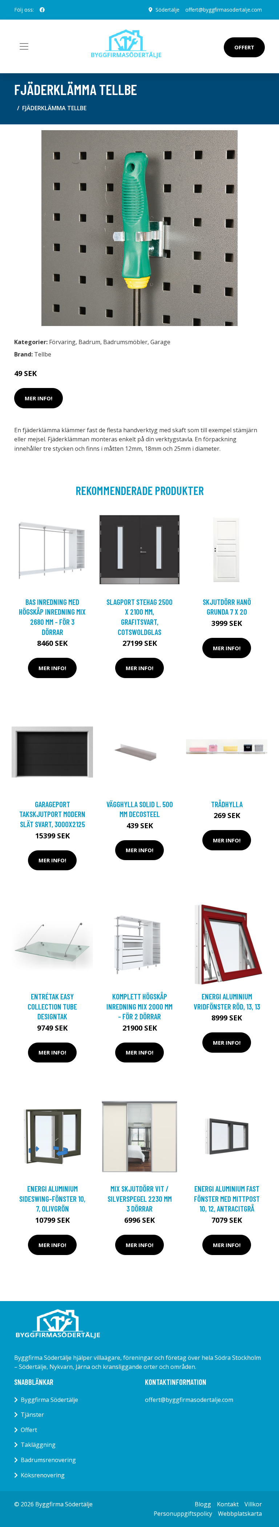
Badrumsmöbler (125, 342)
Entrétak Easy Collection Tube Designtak (52, 1006)
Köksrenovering (43, 1475)
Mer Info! (38, 398)
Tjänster (32, 1415)
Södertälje (167, 9)
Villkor (253, 1504)
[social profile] (42, 10)
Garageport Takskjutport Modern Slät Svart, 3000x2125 (52, 814)
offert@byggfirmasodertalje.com (223, 9)
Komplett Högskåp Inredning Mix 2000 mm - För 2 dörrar (139, 1006)
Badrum (89, 342)
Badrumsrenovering (48, 1460)
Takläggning (38, 1445)
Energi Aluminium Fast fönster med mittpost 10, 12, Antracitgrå (227, 1198)
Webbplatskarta (240, 1514)
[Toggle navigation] (24, 46)
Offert (244, 47)
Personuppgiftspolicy (183, 1514)
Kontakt (228, 1504)
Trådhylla (227, 804)
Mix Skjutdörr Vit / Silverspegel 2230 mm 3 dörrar (140, 1198)
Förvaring (62, 342)
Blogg (203, 1504)
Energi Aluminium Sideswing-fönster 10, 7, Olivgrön (52, 1198)
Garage (160, 342)
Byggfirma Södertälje (49, 1400)
